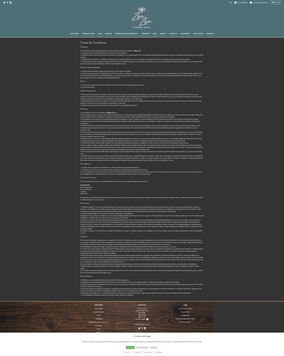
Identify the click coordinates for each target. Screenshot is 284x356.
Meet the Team (198, 33)
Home (100, 33)
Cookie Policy (185, 315)
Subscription (185, 33)
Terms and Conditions (185, 308)
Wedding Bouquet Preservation (126, 33)
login (230, 2)
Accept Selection (142, 347)
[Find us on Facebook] (8, 2)
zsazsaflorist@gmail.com (142, 324)
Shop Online (74, 33)
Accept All (130, 347)
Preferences (148, 352)
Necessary (128, 352)
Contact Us (173, 33)
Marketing (159, 352)
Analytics (138, 352)
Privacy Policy (185, 312)
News (155, 33)
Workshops (145, 33)
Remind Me (210, 33)
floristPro (192, 319)
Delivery (163, 33)
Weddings (108, 33)
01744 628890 (141, 319)
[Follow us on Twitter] (5, 2)
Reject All (154, 347)
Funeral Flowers (88, 33)
